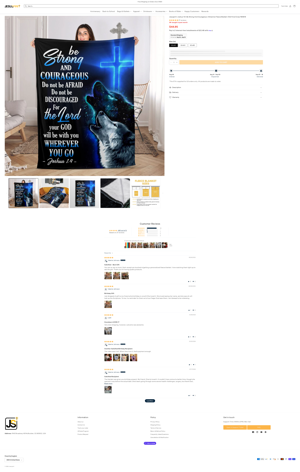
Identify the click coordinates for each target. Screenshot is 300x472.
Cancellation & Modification (159, 437)
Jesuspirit (11, 466)
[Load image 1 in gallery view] (23, 193)
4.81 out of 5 (122, 230)
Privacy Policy (155, 422)
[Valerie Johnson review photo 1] (108, 275)
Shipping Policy (155, 425)
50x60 (183, 45)
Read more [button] (108, 383)
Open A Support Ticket (235, 427)
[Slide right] (163, 193)
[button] (124, 11)
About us (80, 422)
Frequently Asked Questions (159, 434)
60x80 (192, 45)
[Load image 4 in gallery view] (115, 193)
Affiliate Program (83, 431)
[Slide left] (6, 193)
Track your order (83, 428)
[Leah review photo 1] (108, 331)
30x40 (173, 45)
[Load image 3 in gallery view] (84, 193)
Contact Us (81, 425)
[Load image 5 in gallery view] (146, 193)
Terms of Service (155, 428)
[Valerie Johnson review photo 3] (125, 275)
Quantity (172, 58)
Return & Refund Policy (157, 431)
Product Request (83, 434)
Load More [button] (150, 401)
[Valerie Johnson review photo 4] (133, 357)
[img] (108, 258)
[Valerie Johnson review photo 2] (116, 275)
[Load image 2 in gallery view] (54, 193)
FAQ (258, 427)
